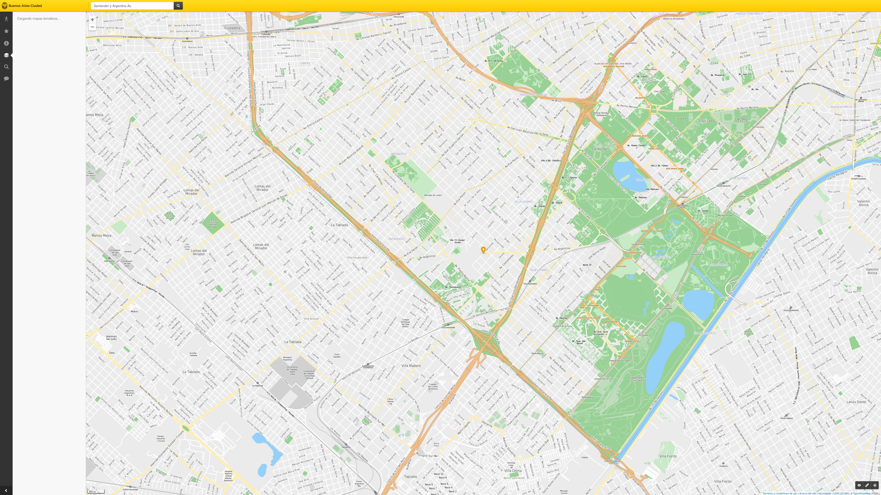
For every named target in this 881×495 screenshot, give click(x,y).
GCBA (844, 493)
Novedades (824, 493)
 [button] (92, 27)
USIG (836, 493)
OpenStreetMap (862, 493)
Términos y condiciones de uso (780, 493)
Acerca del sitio (807, 493)
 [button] (92, 19)
